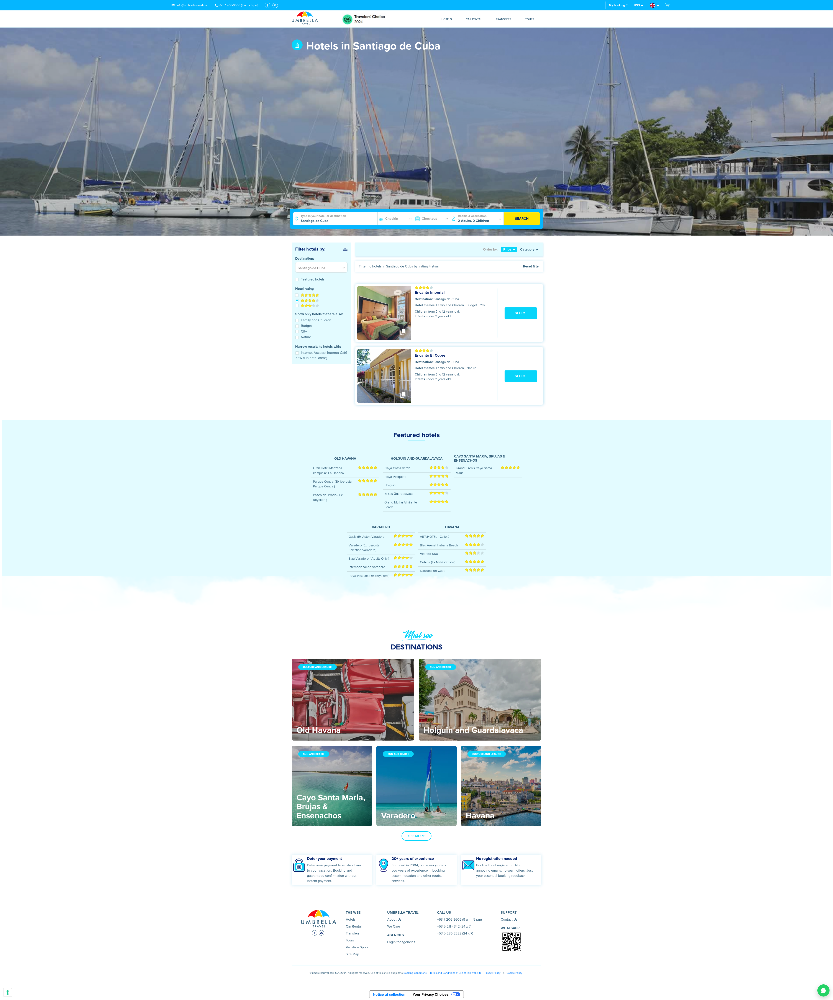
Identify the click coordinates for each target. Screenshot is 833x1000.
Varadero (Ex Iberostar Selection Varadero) (364, 547)
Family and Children (316, 320)
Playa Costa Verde (397, 468)
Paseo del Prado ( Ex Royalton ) (328, 497)
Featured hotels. (313, 279)
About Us (394, 919)
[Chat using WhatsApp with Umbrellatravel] (823, 990)
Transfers (503, 19)
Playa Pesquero (395, 477)
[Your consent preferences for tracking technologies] (7, 992)
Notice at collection (389, 994)
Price (507, 249)
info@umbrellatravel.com (193, 5)
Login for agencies (401, 942)
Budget (306, 326)
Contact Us (509, 919)
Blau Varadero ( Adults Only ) (369, 559)
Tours (529, 19)
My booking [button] (617, 5)
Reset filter (531, 266)
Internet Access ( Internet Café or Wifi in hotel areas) (321, 355)
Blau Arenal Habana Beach (439, 545)
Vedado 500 (429, 554)
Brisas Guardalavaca (398, 494)
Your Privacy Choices (431, 994)
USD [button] (637, 5)
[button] (655, 5)
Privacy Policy (492, 972)
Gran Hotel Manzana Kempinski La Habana (328, 470)
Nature (306, 337)
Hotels (446, 19)
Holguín (389, 485)
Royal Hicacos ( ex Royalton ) (369, 576)
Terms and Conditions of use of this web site (456, 972)
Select (521, 313)
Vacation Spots (357, 947)
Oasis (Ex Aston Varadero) (367, 537)
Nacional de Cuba (432, 571)
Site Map (352, 954)
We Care (393, 926)
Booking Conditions (415, 972)
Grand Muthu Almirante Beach (400, 504)
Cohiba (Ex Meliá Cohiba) (437, 562)
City (304, 331)
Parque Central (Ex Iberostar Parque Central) (333, 484)
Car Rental (474, 19)
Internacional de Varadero (367, 567)
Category (527, 249)
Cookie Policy (514, 972)
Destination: (424, 299)
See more (416, 836)
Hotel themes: (425, 305)
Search (522, 218)
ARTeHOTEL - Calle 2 (434, 537)
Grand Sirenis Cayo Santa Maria (474, 470)
